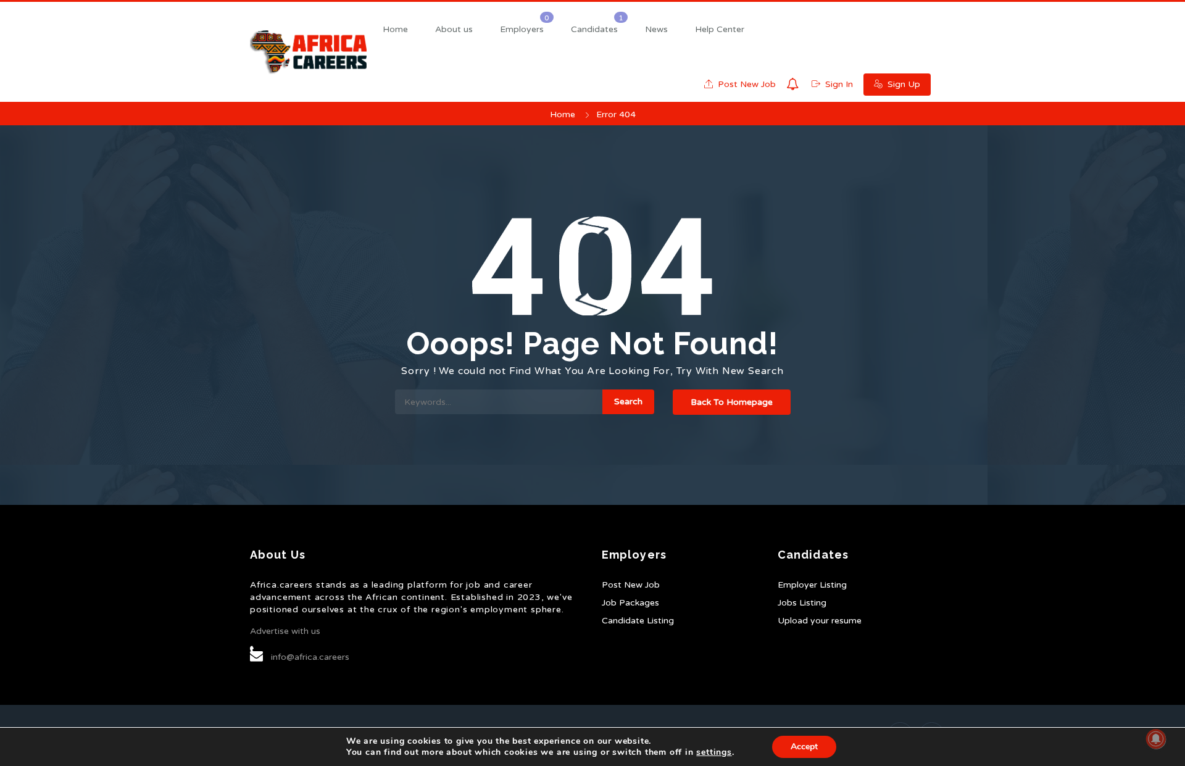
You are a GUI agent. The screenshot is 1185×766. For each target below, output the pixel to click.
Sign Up (902, 84)
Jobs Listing (802, 602)
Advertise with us (285, 631)
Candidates (594, 29)
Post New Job (745, 84)
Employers (522, 29)
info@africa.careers (310, 657)
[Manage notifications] (1156, 739)
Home (395, 29)
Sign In (838, 84)
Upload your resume (820, 620)
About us (454, 29)
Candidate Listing (638, 620)
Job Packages (630, 602)
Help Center (719, 29)
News (656, 29)
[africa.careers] (308, 52)
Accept (804, 746)
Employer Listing (812, 585)
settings (713, 752)
